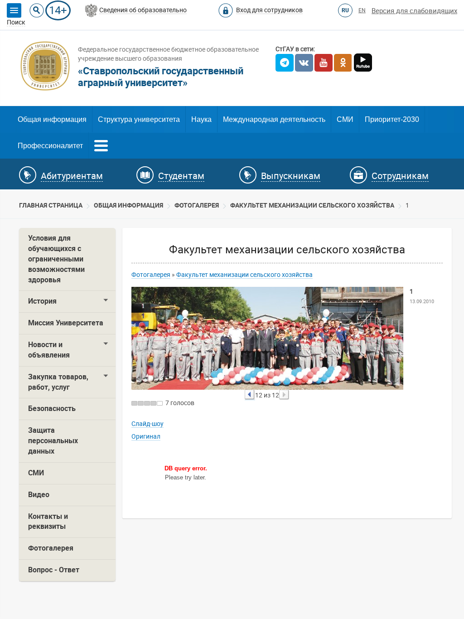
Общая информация (52, 119)
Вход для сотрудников (269, 10)
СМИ (345, 119)
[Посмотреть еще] (101, 144)
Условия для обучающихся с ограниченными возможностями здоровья (56, 259)
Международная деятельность (274, 119)
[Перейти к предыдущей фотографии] (250, 395)
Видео (38, 494)
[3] (147, 403)
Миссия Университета (65, 323)
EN (362, 10)
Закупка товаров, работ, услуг (58, 382)
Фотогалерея (196, 205)
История (42, 301)
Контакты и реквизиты (48, 521)
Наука (201, 119)
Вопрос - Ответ (53, 570)
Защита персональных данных (53, 440)
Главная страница (50, 205)
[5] (160, 403)
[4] (153, 403)
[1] (134, 403)
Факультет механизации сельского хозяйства (312, 205)
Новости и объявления (49, 349)
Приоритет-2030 (392, 119)
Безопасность (52, 408)
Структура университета (139, 119)
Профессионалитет (50, 146)
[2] (141, 403)
